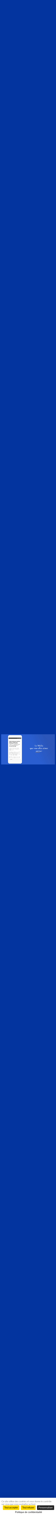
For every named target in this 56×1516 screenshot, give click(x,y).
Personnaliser (45, 1507)
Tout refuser (28, 1507)
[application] (28, 758)
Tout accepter (11, 1507)
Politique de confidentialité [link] (28, 1512)
